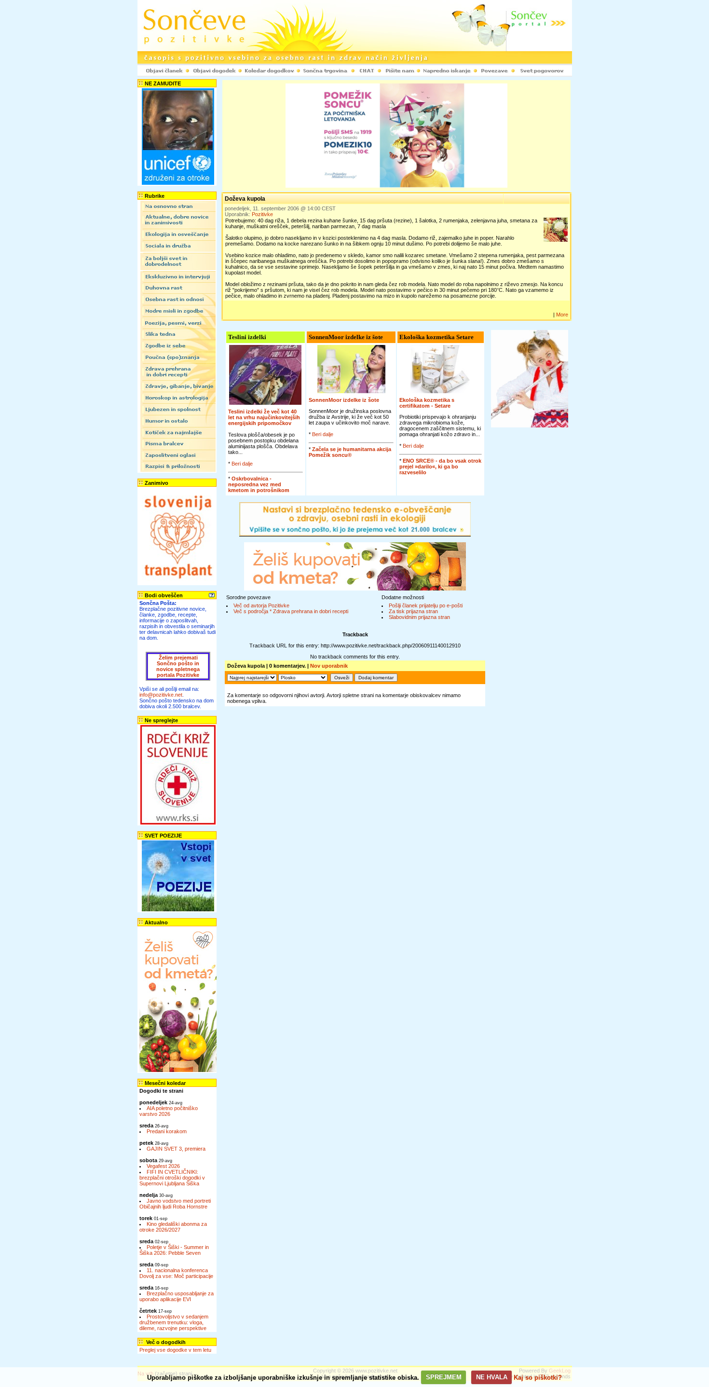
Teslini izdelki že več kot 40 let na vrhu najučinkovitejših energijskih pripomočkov (264, 417)
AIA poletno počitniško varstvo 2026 (168, 1111)
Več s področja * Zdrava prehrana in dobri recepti (290, 611)
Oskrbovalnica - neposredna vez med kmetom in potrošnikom (258, 484)
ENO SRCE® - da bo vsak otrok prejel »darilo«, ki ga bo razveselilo (440, 466)
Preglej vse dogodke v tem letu (175, 1350)
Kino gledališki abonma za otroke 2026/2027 (173, 1227)
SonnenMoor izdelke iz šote (344, 400)
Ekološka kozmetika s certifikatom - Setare (426, 403)
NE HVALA (491, 1377)
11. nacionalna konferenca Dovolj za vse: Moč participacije (176, 1273)
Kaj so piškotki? (538, 1377)
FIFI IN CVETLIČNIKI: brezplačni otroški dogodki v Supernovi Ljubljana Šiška (172, 1177)
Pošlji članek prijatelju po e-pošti (426, 605)
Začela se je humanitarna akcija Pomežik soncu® (350, 452)
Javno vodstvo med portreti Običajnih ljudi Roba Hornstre (175, 1203)
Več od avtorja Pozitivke (261, 605)
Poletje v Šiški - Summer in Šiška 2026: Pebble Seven (174, 1250)
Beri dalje (242, 464)
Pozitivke (262, 214)
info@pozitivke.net (160, 695)
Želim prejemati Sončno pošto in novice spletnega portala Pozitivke (178, 666)
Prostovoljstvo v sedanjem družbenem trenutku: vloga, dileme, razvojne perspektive (173, 1322)
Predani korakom (167, 1131)
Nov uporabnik (329, 666)
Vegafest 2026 (163, 1166)
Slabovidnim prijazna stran (419, 617)
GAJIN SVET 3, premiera (176, 1149)
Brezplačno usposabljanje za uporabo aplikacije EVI (176, 1296)
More (562, 314)
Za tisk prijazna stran (413, 611)
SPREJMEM (444, 1377)
